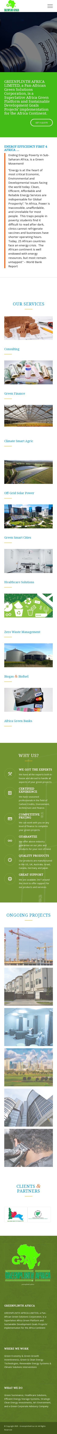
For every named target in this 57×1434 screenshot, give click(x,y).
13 (43, 69)
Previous (2, 39)
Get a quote (39, 48)
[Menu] (48, 6)
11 (38, 69)
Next (54, 39)
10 (36, 69)
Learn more (14, 48)
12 (41, 69)
